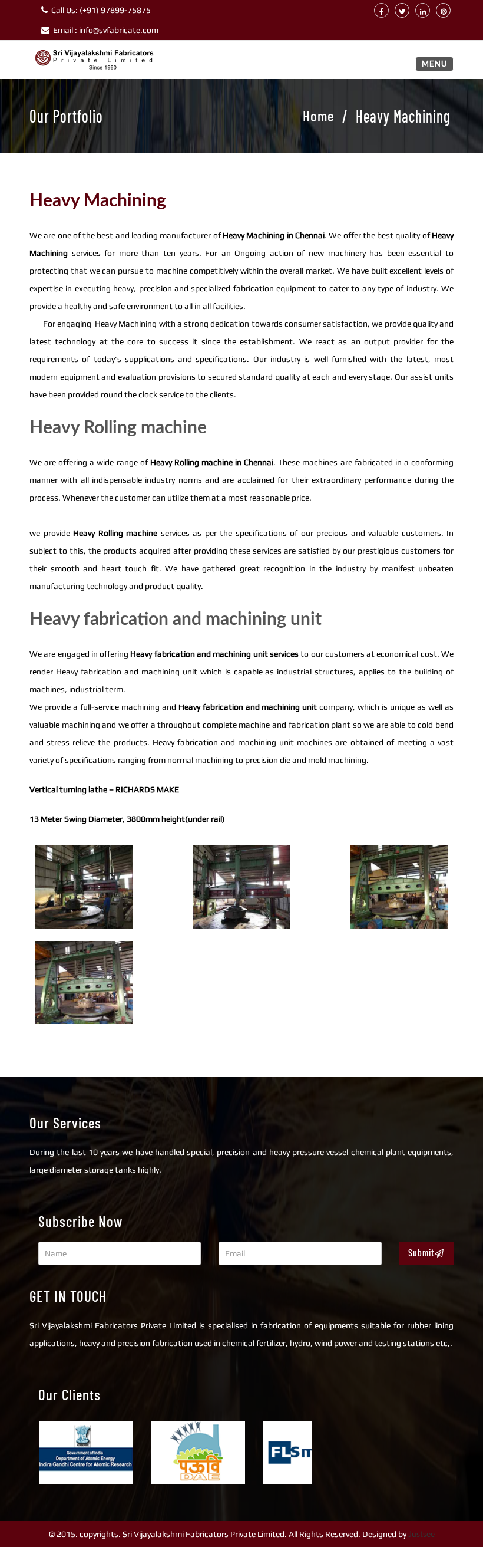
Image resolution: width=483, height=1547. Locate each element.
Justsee (421, 1534)
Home (318, 115)
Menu (434, 63)
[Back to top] (448, 1512)
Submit (421, 1253)
